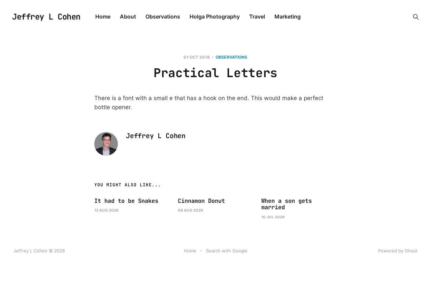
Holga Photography (215, 16)
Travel (257, 16)
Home (102, 16)
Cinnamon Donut (201, 201)
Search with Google (226, 250)
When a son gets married (286, 204)
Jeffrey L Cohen (46, 17)
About (128, 16)
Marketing (287, 16)
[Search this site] (416, 17)
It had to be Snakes (126, 201)
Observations (162, 16)
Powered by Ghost (398, 250)
